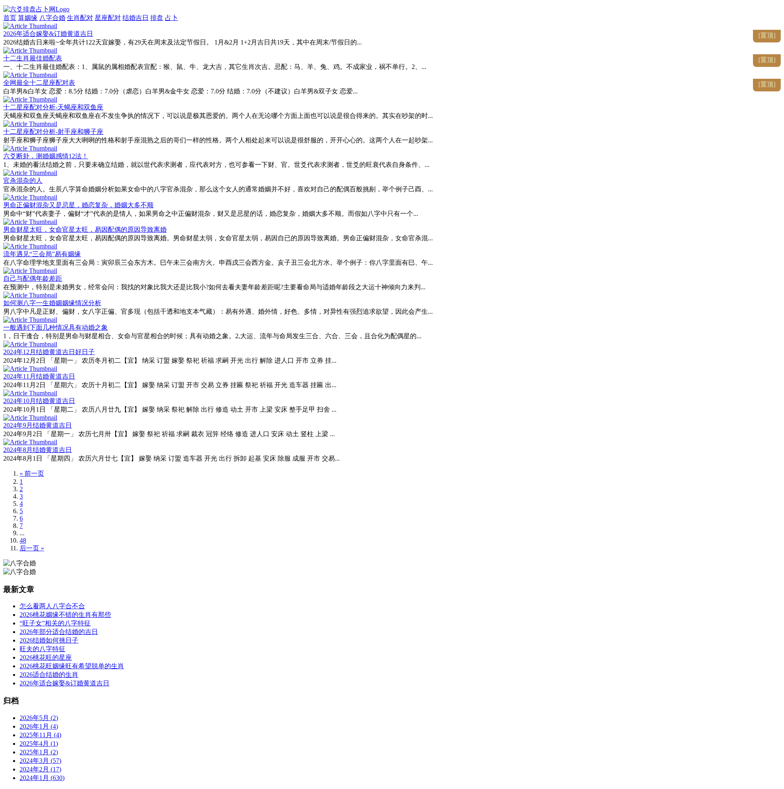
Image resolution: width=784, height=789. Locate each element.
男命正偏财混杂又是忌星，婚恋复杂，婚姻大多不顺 (78, 205)
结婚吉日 (135, 17)
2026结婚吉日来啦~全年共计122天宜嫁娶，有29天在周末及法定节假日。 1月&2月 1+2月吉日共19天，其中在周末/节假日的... (182, 42)
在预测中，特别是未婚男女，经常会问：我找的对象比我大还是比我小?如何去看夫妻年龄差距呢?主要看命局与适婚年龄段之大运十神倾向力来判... (214, 287)
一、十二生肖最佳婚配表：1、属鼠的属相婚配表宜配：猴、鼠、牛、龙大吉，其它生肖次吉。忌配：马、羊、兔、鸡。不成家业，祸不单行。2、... (214, 66)
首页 (9, 17)
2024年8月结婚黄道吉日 (37, 449)
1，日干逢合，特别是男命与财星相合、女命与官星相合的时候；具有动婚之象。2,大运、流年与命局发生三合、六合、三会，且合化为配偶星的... (212, 335)
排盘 (156, 17)
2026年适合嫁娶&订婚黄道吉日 (48, 33)
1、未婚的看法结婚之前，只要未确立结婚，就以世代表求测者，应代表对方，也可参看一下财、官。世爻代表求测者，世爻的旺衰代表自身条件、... (216, 164)
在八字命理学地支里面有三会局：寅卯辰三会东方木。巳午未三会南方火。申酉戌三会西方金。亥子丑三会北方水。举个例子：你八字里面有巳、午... (218, 262)
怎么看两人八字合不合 (52, 606)
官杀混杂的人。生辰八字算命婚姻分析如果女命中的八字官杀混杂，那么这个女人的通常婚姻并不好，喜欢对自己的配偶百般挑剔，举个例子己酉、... (218, 189)
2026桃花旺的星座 (46, 657)
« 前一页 (32, 473)
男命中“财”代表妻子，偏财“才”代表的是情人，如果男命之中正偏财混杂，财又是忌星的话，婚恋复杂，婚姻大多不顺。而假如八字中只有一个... (210, 213)
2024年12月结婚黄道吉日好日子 (49, 351)
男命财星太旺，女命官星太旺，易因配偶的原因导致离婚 (85, 229)
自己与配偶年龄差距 (32, 278)
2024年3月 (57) (40, 760)
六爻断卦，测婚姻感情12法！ (45, 156)
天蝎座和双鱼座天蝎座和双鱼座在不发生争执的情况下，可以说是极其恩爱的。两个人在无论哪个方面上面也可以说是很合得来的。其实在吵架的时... (218, 115)
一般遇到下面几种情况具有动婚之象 (55, 327)
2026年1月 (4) (39, 726)
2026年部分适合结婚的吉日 (59, 631)
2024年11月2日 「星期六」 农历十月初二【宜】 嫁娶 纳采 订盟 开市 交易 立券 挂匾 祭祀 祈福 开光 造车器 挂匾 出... (169, 384)
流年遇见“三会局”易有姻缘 (42, 253)
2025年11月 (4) (40, 734)
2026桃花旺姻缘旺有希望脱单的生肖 (72, 666)
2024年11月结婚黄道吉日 (39, 376)
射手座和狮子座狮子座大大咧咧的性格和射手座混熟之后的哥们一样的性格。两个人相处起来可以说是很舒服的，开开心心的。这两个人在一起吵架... (218, 140)
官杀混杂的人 (22, 180)
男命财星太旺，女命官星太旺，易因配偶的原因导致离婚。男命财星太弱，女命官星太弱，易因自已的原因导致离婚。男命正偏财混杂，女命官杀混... (218, 238)
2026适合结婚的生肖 (49, 674)
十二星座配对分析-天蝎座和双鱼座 (53, 107)
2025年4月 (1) (39, 743)
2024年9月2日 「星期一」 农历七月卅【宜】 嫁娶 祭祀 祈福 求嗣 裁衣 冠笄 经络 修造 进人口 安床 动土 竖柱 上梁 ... (169, 433)
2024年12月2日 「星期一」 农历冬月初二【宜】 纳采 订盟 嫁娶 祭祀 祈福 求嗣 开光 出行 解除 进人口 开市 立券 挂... (169, 360)
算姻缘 (28, 17)
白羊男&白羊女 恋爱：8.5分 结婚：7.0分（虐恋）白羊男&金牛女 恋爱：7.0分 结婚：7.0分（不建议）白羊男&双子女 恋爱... (180, 91)
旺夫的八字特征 (42, 648)
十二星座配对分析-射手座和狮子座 (53, 131)
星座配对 (108, 17)
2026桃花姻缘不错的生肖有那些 (65, 614)
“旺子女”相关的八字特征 (55, 623)
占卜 (171, 17)
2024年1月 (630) (42, 777)
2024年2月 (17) (40, 769)
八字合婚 (52, 17)
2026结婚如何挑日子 (49, 640)
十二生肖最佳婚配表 (32, 58)
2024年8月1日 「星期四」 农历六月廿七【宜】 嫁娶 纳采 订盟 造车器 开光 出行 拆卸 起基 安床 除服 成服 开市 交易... (171, 458)
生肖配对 (80, 17)
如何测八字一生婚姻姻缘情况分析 (52, 302)
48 (23, 540)
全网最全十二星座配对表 (39, 82)
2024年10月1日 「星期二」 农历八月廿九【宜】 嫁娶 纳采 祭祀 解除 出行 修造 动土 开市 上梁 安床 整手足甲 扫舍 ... (169, 409)
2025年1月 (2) (39, 752)
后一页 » (32, 548)
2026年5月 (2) (39, 717)
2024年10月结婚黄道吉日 (39, 400)
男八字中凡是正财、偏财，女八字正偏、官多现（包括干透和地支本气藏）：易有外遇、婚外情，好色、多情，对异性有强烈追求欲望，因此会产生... (218, 311)
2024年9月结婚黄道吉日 (37, 425)
